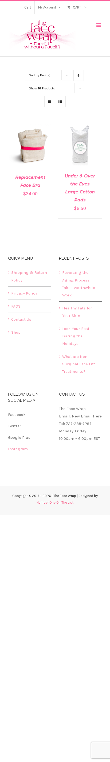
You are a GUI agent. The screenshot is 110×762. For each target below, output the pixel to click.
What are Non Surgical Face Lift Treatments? (78, 364)
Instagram (18, 448)
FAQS (16, 306)
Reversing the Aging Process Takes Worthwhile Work (78, 283)
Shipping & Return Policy (29, 276)
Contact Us (21, 319)
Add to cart (26, 144)
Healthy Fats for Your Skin (77, 312)
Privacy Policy (24, 293)
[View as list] (60, 101)
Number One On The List (55, 502)
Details (30, 149)
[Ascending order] (78, 75)
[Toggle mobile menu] (99, 25)
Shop (16, 332)
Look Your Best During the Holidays (75, 336)
